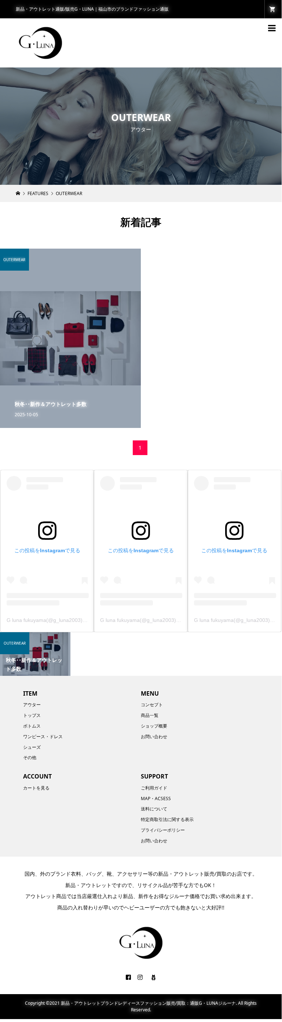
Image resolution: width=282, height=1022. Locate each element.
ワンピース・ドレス (43, 736)
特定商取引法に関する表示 (167, 819)
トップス (32, 715)
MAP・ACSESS (156, 798)
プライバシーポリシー (163, 830)
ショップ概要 (154, 726)
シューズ (32, 747)
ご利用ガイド (154, 788)
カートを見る (36, 788)
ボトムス (32, 726)
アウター (32, 705)
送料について (154, 809)
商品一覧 (149, 715)
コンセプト (152, 705)
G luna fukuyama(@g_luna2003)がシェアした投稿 (65, 620)
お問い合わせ (154, 736)
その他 (29, 757)
